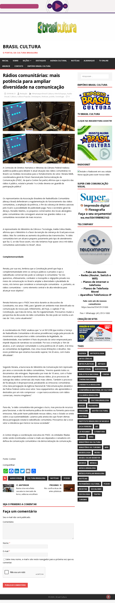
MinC (91, 437)
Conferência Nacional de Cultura (95, 390)
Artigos (101, 364)
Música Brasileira (87, 468)
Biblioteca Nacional (89, 374)
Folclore (83, 411)
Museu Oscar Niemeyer (89, 458)
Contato (18, 66)
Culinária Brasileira (88, 395)
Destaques (41, 60)
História (83, 416)
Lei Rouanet (84, 431)
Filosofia (93, 405)
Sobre (15, 60)
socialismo (96, 489)
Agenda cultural (58, 60)
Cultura (13, 96)
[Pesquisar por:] (94, 76)
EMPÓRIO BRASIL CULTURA (38, 66)
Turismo (83, 499)
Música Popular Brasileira (91, 473)
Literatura (99, 431)
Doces (82, 405)
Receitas (83, 489)
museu (97, 452)
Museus (82, 463)
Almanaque (89, 60)
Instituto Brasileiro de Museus (94, 421)
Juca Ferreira (85, 426)
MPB (106, 447)
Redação (23, 93)
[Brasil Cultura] (57, 39)
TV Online (103, 60)
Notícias (75, 60)
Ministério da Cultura (89, 442)
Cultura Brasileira (36, 478)
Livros (82, 437)
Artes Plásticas (86, 364)
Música (93, 463)
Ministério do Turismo (90, 447)
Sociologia (59, 96)
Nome (6, 543)
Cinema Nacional (87, 379)
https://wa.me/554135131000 (94, 307)
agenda (82, 353)
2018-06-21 (11, 93)
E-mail (6, 551)
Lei (96, 426)
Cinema (106, 374)
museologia (84, 452)
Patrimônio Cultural (89, 484)
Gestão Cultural (100, 411)
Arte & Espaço (60, 93)
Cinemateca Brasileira (89, 384)
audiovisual (101, 369)
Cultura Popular (24, 96)
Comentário (8, 522)
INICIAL (5, 60)
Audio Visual (16, 478)
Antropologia (97, 353)
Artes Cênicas (85, 359)
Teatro (97, 494)
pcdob (52, 96)
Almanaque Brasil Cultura (43, 93)
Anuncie (6, 66)
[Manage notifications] (108, 597)
